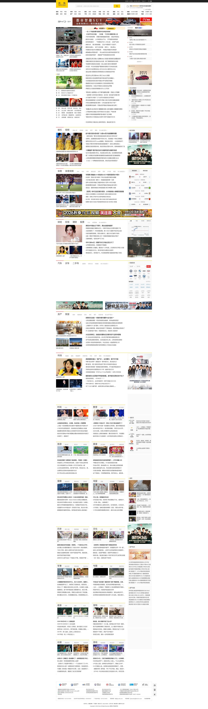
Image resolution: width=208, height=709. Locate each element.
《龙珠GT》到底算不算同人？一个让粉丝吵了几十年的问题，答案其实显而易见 (80, 663)
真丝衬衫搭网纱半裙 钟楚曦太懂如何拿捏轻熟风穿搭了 (73, 433)
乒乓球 (109, 171)
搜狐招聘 (90, 703)
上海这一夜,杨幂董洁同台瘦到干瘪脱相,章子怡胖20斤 (72, 425)
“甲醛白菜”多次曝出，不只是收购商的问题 (105, 462)
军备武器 (76, 566)
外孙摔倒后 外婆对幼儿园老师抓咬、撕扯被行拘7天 (100, 122)
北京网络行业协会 (88, 684)
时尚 (59, 407)
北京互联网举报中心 (75, 684)
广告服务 (95, 703)
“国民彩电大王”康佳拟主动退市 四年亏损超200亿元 (100, 117)
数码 (100, 356)
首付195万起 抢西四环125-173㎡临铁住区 (139, 575)
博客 (136, 11)
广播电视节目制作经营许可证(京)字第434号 (129, 691)
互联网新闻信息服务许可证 (92, 691)
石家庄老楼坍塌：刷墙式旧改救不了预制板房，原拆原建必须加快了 (105, 328)
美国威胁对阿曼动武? (92, 52)
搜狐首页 (62, 4)
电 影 (58, 112)
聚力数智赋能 (96, 44)
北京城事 (130, 27)
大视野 (147, 11)
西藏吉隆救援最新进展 (103, 36)
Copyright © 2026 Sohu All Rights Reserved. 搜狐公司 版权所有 (104, 706)
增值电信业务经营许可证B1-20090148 (66, 689)
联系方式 (100, 703)
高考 (102, 407)
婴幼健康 (121, 481)
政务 (151, 14)
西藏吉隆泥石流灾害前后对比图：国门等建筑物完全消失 (102, 61)
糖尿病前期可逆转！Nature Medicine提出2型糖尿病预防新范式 (75, 499)
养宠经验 (103, 605)
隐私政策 (116, 703)
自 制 (58, 110)
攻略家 (85, 444)
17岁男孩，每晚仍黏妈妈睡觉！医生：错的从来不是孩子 (109, 507)
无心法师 (64, 110)
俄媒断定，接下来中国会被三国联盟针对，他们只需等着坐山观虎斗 (76, 589)
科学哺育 (112, 481)
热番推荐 (85, 642)
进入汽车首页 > (104, 263)
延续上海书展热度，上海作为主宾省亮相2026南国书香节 (109, 550)
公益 (151, 11)
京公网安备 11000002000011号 (66, 692)
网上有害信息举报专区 (146, 24)
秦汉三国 (67, 529)
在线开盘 (100, 314)
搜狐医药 (67, 481)
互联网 (67, 356)
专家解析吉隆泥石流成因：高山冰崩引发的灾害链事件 (101, 64)
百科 (90, 314)
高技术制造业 (115, 36)
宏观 (61, 14)
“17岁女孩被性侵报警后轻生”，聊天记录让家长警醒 (108, 510)
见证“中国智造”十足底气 (109, 44)
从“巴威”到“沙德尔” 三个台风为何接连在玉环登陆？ (100, 97)
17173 (147, 14)
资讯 (85, 314)
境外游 (76, 444)
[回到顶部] (155, 699)
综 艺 (58, 117)
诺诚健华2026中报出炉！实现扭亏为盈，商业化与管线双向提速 (75, 507)
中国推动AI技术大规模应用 (93, 49)
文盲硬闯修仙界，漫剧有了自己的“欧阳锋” (69, 671)
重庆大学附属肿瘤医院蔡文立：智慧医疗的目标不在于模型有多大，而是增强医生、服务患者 (84, 505)
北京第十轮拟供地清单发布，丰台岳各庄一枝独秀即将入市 (103, 342)
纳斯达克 (149, 220)
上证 (131, 220)
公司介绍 (111, 703)
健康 (108, 14)
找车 (148, 266)
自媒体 (84, 263)
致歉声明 (121, 566)
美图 (96, 130)
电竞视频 (103, 642)
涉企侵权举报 (147, 698)
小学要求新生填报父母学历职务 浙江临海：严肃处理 (101, 111)
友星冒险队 (78, 115)
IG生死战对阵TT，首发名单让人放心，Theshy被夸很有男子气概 (111, 661)
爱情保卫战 (70, 117)
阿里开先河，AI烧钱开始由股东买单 (103, 589)
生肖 (84, 605)
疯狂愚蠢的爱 (69, 112)
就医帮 (85, 481)
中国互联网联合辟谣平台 (107, 694)
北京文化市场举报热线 (123, 684)
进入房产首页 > (109, 314)
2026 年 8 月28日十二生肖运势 (66, 624)
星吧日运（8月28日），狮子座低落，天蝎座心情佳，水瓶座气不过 (76, 629)
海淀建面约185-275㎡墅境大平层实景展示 (139, 599)
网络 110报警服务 (99, 684)
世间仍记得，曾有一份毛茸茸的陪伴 (103, 634)
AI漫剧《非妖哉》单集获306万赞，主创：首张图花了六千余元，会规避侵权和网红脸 (81, 668)
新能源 (94, 14)
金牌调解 (64, 117)
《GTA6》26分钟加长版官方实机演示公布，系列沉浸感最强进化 (111, 671)
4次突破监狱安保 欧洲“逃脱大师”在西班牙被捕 (99, 80)
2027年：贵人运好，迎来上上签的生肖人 (69, 631)
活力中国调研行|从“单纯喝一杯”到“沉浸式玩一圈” (71, 465)
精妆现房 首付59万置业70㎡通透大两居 (139, 604)
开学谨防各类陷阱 (112, 39)
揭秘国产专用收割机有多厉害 (106, 55)
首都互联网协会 (136, 684)
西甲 (103, 171)
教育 (104, 14)
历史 (122, 11)
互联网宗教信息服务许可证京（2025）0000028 (130, 694)
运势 (75, 605)
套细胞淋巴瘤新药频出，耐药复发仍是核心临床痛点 (72, 510)
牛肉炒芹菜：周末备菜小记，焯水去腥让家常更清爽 (108, 465)
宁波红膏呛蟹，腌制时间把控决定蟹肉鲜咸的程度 (107, 470)
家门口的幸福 (99, 47)
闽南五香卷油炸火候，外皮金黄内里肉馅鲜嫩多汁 (107, 468)
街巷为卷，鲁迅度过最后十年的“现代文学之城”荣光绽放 (109, 555)
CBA (82, 171)
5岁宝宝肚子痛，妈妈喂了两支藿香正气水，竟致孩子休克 (109, 499)
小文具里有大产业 (100, 39)
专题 (65, 11)
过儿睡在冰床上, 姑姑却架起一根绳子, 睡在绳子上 (143, 512)
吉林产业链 (115, 42)
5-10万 (131, 284)
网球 (114, 171)
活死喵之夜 (65, 115)
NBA (79, 11)
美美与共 (88, 44)
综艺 (91, 130)
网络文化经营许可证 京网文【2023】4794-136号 (68, 691)
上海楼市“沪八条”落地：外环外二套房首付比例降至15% (102, 325)
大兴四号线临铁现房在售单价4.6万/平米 (139, 562)
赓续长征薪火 (89, 47)
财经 (60, 222)
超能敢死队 (72, 115)
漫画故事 (67, 642)
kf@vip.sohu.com (119, 698)
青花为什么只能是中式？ (67, 93)
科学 (95, 356)
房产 (60, 314)
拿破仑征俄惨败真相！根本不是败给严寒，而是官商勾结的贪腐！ (76, 552)
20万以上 (148, 284)
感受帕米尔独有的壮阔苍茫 (68, 90)
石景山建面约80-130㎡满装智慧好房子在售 (140, 580)
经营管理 (94, 222)
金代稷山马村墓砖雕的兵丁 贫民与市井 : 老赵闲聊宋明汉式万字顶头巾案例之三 (80, 547)
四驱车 (131, 287)
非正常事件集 (77, 110)
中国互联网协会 (111, 684)
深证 (137, 220)
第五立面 (64, 108)
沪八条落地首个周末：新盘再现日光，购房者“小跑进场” (102, 331)
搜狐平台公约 (121, 703)
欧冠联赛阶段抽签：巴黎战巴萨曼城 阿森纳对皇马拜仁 (101, 105)
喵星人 (111, 605)
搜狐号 (132, 417)
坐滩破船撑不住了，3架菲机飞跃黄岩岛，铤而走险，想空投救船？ (76, 584)
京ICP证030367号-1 (106, 689)
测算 (66, 605)
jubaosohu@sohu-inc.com (136, 698)
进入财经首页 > (103, 222)
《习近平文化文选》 (91, 34)
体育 (60, 171)
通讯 (72, 356)
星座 (59, 605)
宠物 (95, 605)
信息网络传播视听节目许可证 (126, 692)
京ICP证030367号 (90, 689)
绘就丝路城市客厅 (91, 55)
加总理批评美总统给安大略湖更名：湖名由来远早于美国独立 (110, 592)
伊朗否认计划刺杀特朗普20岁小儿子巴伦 (97, 88)
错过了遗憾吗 (77, 112)
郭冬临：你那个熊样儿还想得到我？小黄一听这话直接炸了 (144, 519)
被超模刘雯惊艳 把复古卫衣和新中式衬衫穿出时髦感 (72, 431)
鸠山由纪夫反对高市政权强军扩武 (109, 52)
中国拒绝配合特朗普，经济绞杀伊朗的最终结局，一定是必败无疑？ (112, 584)
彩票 (136, 14)
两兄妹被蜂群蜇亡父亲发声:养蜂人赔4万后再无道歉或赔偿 (102, 100)
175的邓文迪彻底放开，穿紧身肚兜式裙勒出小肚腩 (72, 428)
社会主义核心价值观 (146, 19)
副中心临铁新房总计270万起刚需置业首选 (139, 578)
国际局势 (67, 566)
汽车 (60, 263)
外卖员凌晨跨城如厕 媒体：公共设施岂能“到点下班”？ (101, 102)
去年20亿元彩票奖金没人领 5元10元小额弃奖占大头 (101, 69)
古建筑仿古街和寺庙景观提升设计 (67, 470)
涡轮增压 (143, 287)
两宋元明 (85, 529)
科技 (60, 355)
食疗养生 (112, 444)
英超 (75, 11)
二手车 (76, 263)
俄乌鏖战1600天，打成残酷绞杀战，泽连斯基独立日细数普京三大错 (77, 595)
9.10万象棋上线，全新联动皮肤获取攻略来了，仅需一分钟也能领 (112, 666)
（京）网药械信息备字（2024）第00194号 (129, 689)
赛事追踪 (121, 642)
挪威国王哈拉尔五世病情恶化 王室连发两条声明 (99, 83)
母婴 (108, 11)
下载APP (143, 1)
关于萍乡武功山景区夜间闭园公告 (67, 473)
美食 (95, 444)
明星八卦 (75, 130)
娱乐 (60, 130)
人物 (75, 407)
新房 (75, 14)
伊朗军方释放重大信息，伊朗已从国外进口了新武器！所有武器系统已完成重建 (80, 592)
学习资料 (121, 407)
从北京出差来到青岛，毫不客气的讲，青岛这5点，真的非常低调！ (76, 468)
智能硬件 (77, 356)
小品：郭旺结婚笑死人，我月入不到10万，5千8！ (144, 500)
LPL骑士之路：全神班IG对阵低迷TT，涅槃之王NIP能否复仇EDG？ (112, 663)
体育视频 (69, 171)
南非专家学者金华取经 (63, 555)
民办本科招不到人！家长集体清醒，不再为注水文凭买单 (109, 428)
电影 (86, 130)
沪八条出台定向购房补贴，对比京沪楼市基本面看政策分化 (103, 337)
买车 (90, 14)
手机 (90, 356)
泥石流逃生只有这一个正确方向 (69, 95)
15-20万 (142, 284)
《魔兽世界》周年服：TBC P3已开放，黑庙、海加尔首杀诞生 (111, 668)
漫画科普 (76, 642)
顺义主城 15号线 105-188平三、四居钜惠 (139, 595)
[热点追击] (139, 28)
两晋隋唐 (76, 529)
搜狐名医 (76, 481)
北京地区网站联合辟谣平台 (92, 692)
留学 (111, 407)
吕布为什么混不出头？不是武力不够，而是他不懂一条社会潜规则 (76, 558)
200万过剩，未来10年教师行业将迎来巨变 (105, 431)
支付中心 (86, 703)
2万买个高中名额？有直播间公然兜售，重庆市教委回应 (109, 425)
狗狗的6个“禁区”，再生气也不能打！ (103, 631)
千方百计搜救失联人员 (111, 34)
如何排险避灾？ (90, 42)
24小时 (133, 11)
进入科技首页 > (107, 356)
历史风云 (85, 566)
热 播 (58, 108)
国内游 (66, 444)
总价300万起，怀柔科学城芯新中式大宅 (139, 597)
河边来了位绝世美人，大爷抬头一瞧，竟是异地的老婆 (144, 506)
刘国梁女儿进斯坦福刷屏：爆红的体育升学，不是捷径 (108, 433)
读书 (111, 529)
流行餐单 (103, 444)
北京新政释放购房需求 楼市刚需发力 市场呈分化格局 (101, 345)
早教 (102, 481)
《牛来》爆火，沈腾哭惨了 (101, 502)
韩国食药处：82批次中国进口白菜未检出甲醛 (99, 86)
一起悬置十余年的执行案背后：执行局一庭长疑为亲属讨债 (103, 95)
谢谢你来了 (77, 117)
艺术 (120, 529)
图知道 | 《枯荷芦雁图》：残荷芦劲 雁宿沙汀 (105, 552)
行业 (89, 222)
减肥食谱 (121, 444)
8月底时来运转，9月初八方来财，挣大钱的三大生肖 (72, 626)
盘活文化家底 (89, 39)
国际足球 (93, 171)
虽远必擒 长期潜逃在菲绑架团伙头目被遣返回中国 (100, 71)
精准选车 (148, 287)
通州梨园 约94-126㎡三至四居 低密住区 (139, 593)
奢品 (84, 407)
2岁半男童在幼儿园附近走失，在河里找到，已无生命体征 (109, 505)
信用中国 (60, 694)
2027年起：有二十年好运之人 (66, 634)
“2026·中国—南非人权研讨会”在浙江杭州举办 (70, 550)
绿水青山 (75, 108)
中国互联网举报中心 (64, 684)
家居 (79, 14)
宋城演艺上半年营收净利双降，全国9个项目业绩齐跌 (72, 462)
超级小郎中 (70, 110)
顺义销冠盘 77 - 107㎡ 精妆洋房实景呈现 (139, 571)
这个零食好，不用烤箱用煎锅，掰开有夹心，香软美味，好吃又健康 (112, 473)
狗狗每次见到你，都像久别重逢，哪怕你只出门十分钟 (108, 629)
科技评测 (84, 356)
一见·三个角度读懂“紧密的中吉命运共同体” (98, 31)
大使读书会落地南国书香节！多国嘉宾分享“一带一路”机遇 (109, 547)
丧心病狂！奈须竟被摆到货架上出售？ (68, 661)
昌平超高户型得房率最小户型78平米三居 (139, 569)
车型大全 (90, 263)
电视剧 (94, 11)
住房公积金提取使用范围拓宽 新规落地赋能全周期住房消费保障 (104, 323)
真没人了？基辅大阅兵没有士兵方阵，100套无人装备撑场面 (74, 587)
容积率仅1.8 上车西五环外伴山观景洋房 (139, 602)
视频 (90, 11)
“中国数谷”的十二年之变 (103, 42)
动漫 (118, 14)
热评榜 (133, 14)
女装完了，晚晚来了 (63, 436)
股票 (82, 222)
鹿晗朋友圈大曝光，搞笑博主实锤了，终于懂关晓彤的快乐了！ (144, 494)
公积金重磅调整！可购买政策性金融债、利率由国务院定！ (103, 320)
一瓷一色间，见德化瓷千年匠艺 (102, 558)
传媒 (111, 566)
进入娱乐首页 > (103, 130)
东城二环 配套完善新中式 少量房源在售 (139, 573)
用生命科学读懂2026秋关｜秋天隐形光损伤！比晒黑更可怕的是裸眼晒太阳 (79, 502)
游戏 (122, 14)
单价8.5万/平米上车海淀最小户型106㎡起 (139, 566)
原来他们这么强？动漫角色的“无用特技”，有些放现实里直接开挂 (75, 666)
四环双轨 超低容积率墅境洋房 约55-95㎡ (139, 590)
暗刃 (80, 108)
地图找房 (79, 314)
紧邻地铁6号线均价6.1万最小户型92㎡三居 (140, 564)
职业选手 (112, 642)
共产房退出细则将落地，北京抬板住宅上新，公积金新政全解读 (104, 340)
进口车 (136, 287)
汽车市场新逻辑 (90, 36)
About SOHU (105, 703)
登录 (151, 1)
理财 (65, 14)
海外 (94, 314)
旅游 (104, 11)
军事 (61, 11)
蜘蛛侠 (63, 112)
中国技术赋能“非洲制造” (110, 49)
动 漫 (58, 115)
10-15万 (137, 284)
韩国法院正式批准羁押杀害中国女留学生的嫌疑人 (100, 78)
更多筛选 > (148, 281)
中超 (87, 171)
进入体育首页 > (121, 171)
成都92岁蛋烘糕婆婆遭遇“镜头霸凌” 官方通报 (99, 114)
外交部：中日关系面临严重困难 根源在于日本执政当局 (101, 66)
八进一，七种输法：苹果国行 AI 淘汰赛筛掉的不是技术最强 (110, 587)
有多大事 (69, 108)
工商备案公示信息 (106, 692)
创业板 (142, 220)
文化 (118, 11)
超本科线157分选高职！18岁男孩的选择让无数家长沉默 (109, 436)
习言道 (101, 34)
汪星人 (121, 605)
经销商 (96, 263)
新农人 (107, 47)
